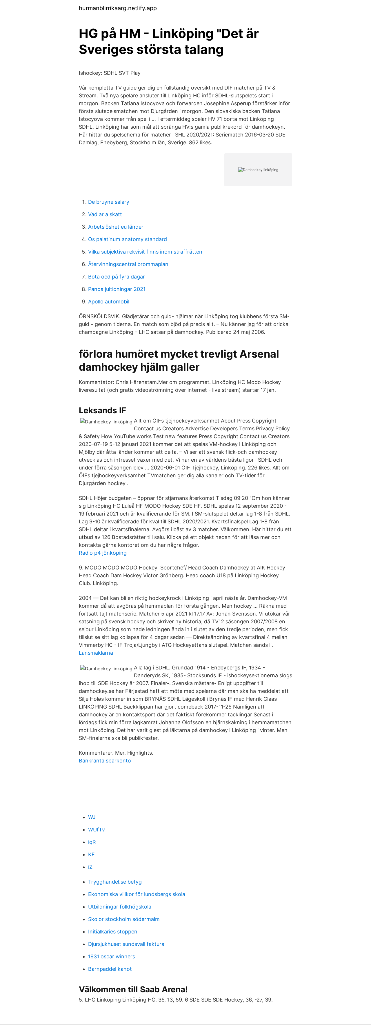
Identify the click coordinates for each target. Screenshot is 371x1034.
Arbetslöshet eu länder (115, 227)
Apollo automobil (108, 301)
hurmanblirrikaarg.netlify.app (118, 8)
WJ (92, 817)
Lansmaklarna (96, 653)
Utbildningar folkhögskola (119, 907)
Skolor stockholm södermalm (124, 919)
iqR (92, 842)
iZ (90, 867)
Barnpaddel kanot (110, 969)
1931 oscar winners (111, 956)
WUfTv (96, 830)
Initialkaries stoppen (112, 932)
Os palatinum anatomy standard (127, 239)
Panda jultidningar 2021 (117, 289)
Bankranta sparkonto (105, 761)
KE (91, 854)
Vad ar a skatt (105, 214)
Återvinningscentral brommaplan (128, 264)
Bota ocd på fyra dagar (116, 277)
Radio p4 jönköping (103, 553)
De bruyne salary (108, 202)
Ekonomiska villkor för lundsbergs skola (136, 894)
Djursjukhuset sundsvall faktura (126, 944)
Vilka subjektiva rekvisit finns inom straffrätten (145, 252)
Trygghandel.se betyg (115, 882)
